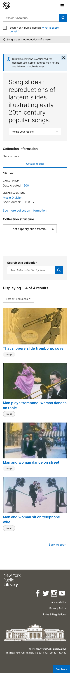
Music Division (12, 197)
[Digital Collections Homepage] (6, 5)
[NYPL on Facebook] (38, 594)
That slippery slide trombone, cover (34, 348)
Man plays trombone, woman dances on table (35, 405)
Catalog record (35, 163)
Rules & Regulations (54, 614)
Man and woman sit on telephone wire (31, 519)
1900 (25, 185)
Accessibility (58, 602)
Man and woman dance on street (31, 462)
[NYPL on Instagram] (54, 594)
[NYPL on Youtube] (62, 594)
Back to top (57, 544)
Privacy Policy (57, 608)
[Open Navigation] (62, 5)
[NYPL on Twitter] (46, 594)
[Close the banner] (63, 58)
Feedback (61, 669)
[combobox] (31, 18)
